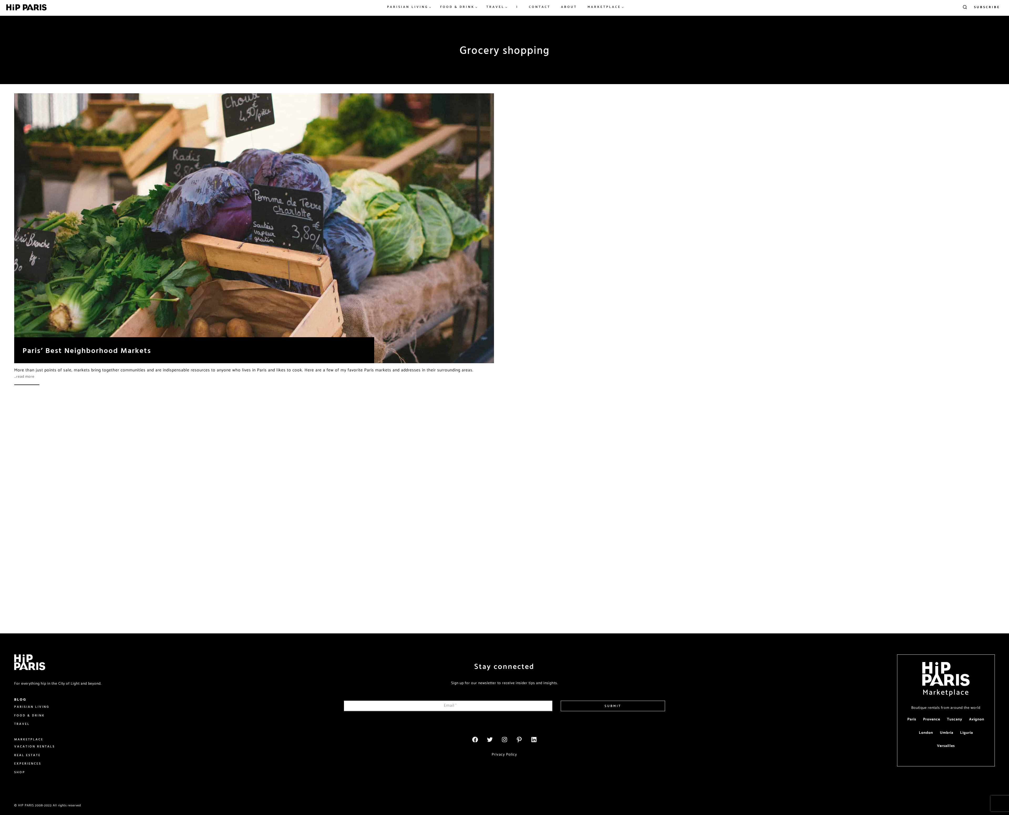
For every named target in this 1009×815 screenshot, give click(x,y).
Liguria (966, 733)
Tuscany (954, 719)
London (926, 733)
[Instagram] (504, 739)
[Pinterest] (519, 739)
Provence (931, 719)
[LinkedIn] (534, 739)
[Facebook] (475, 739)
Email (450, 705)
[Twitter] (489, 739)
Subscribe (987, 7)
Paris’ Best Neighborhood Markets (87, 350)
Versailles (946, 746)
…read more (24, 377)
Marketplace (946, 692)
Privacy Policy (504, 754)
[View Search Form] (965, 7)
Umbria (946, 733)
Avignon (976, 719)
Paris (911, 719)
